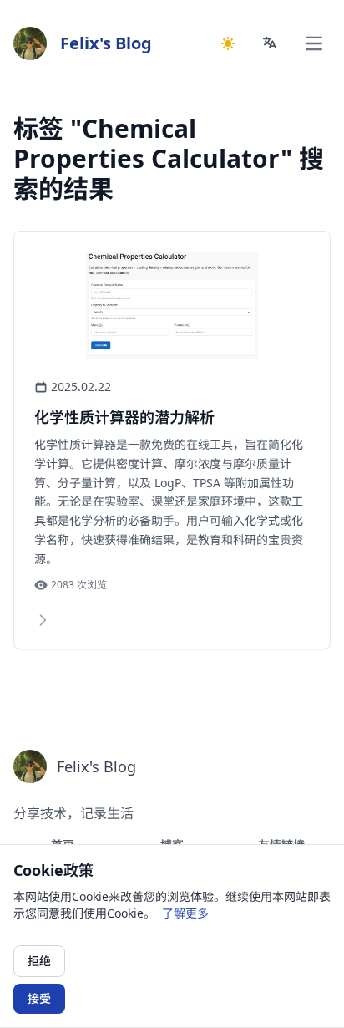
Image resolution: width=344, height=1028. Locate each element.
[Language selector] (270, 44)
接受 (39, 998)
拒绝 (39, 961)
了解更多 (185, 913)
